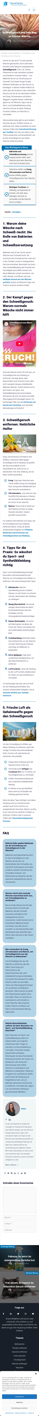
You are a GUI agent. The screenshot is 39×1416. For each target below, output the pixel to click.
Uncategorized (19, 1360)
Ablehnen (19, 1402)
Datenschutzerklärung (21, 1413)
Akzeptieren (19, 1397)
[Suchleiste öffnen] (29, 10)
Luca (15, 1263)
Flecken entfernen (19, 1348)
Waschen (19, 1367)
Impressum (31, 1413)
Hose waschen (20, 1356)
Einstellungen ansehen (20, 1408)
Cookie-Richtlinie (9, 1413)
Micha (15, 1290)
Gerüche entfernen (14, 53)
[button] (36, 1374)
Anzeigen (16, 212)
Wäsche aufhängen (19, 1364)
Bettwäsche (19, 1344)
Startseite (4, 53)
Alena (23, 1109)
